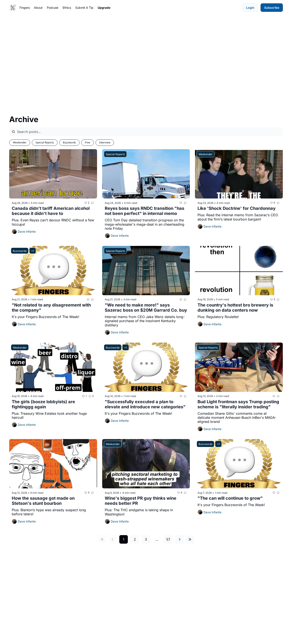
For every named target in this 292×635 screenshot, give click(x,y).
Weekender (20, 142)
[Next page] (179, 539)
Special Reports (44, 142)
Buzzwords (69, 142)
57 (168, 539)
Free (87, 142)
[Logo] (12, 7)
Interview (104, 142)
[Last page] (190, 539)
